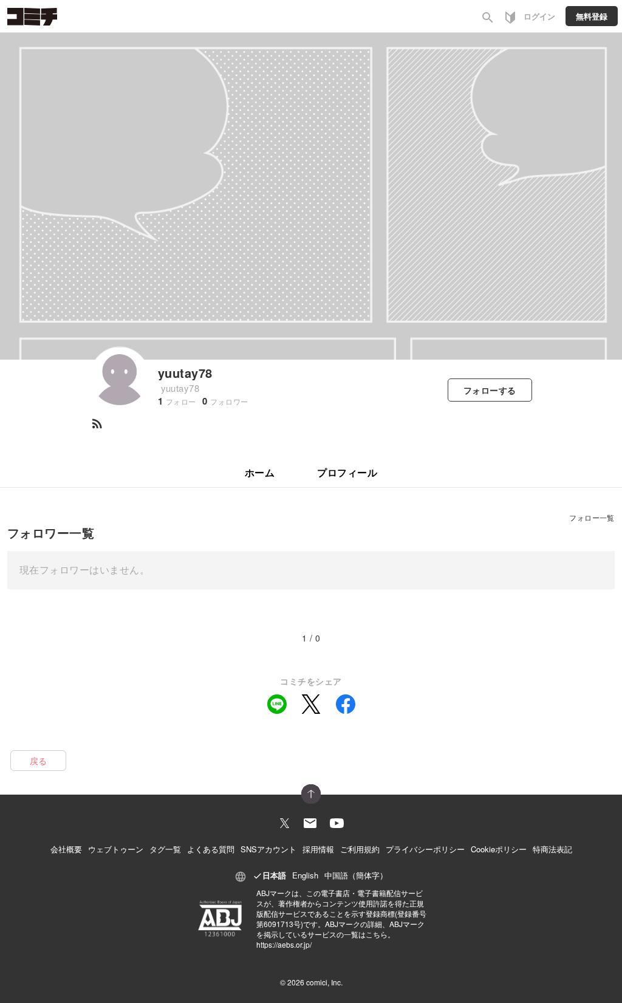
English (305, 875)
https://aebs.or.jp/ (284, 944)
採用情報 (318, 849)
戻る (38, 761)
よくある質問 (210, 849)
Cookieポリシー (499, 849)
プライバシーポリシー (425, 849)
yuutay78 (185, 373)
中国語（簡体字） (356, 875)
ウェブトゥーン (115, 849)
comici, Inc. (324, 982)
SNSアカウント (268, 849)
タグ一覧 (165, 849)
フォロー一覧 (592, 517)
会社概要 (66, 849)
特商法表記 (552, 849)
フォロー (489, 390)
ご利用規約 (360, 849)
